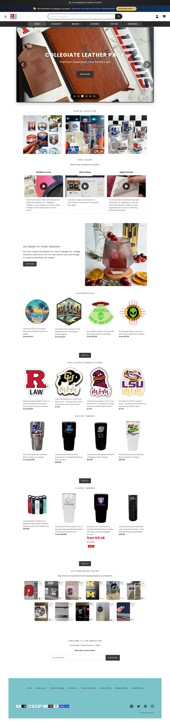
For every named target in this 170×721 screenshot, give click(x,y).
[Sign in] (157, 17)
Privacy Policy (105, 688)
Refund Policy (137, 688)
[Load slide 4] (86, 96)
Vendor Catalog (57, 688)
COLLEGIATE (56, 24)
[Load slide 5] (90, 96)
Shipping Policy (121, 688)
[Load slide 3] (82, 96)
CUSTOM (114, 24)
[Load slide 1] (74, 96)
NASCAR (75, 24)
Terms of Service (88, 688)
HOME (37, 24)
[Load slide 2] (78, 96)
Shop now (85, 74)
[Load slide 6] (94, 96)
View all (85, 355)
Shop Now (29, 264)
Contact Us (72, 688)
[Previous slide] (23, 64)
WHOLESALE (133, 24)
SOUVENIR (94, 24)
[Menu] (5, 16)
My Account (41, 688)
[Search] (118, 16)
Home (29, 688)
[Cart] (164, 17)
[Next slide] (147, 64)
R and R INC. (149, 713)
